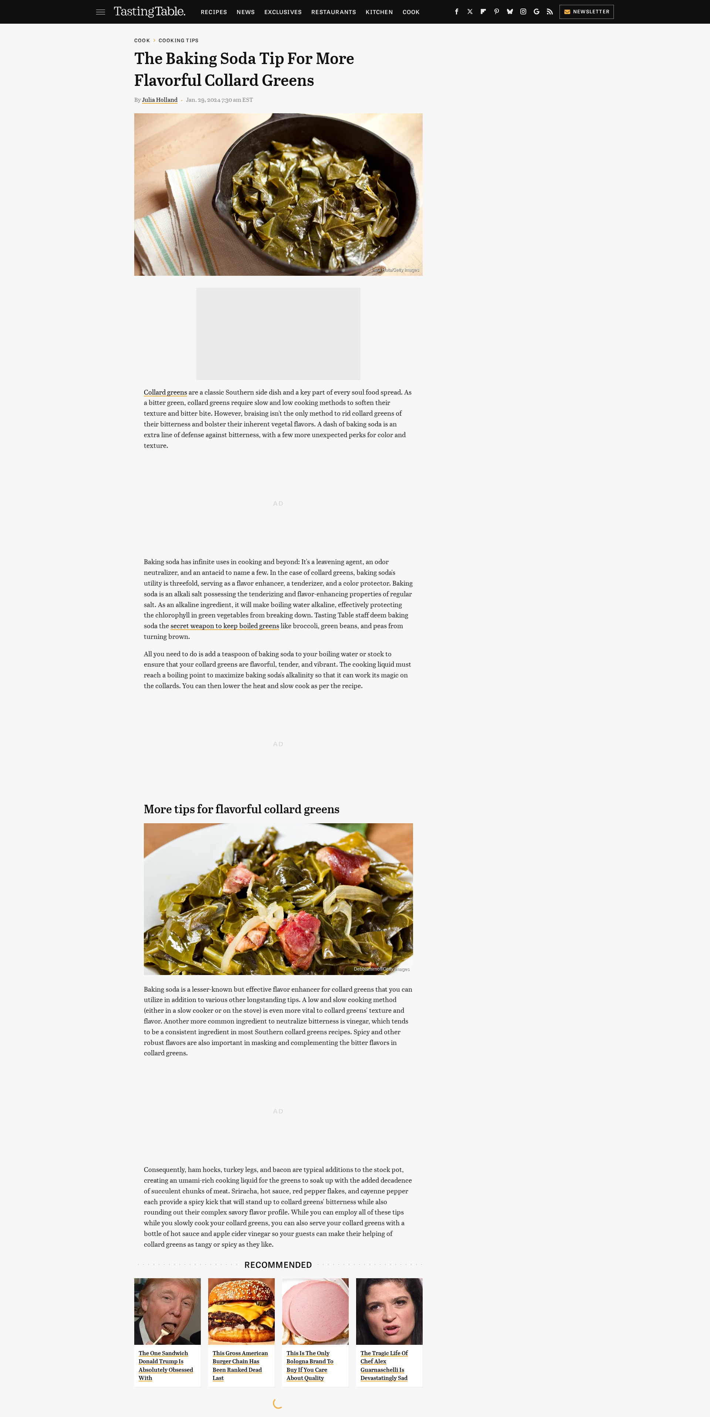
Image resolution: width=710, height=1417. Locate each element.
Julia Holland (160, 99)
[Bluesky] (510, 13)
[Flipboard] (483, 13)
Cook (411, 11)
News (246, 11)
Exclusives (283, 11)
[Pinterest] (496, 13)
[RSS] (550, 13)
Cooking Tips (179, 40)
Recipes (214, 11)
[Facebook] (456, 13)
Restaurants (333, 11)
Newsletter (591, 11)
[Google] (536, 13)
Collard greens (165, 391)
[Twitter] (470, 13)
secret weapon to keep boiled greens (224, 625)
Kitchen (379, 11)
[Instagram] (523, 13)
